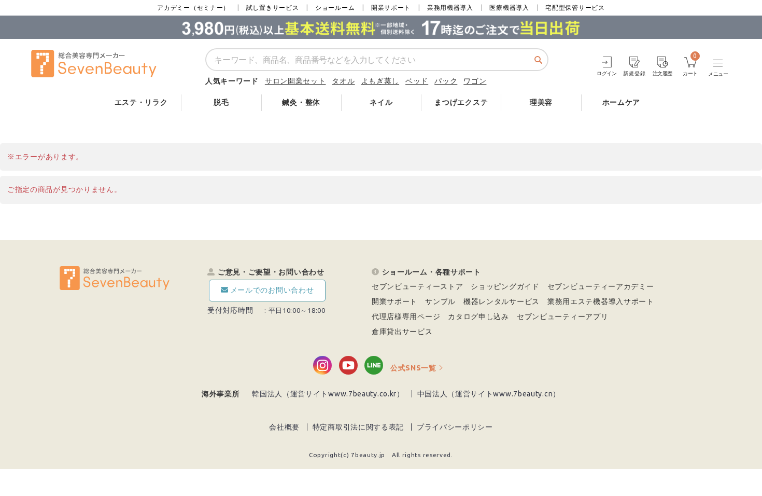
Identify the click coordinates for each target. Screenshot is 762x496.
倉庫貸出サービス (402, 331)
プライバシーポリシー (455, 427)
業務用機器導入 (450, 7)
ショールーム (335, 7)
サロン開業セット (295, 81)
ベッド (416, 81)
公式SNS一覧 (413, 368)
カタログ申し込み (478, 316)
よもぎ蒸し (380, 81)
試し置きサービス (272, 7)
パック (445, 81)
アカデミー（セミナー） (193, 7)
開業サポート (391, 7)
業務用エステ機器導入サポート (600, 301)
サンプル (440, 301)
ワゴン (474, 81)
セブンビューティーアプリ (562, 316)
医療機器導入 (509, 7)
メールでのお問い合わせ (272, 290)
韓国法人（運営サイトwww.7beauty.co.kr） (328, 394)
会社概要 (284, 427)
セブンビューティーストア (417, 286)
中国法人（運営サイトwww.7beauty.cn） (489, 394)
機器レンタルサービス (501, 301)
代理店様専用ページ (406, 316)
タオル (343, 81)
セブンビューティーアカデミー (600, 286)
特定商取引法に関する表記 (358, 427)
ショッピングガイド (505, 286)
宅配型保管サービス (574, 7)
